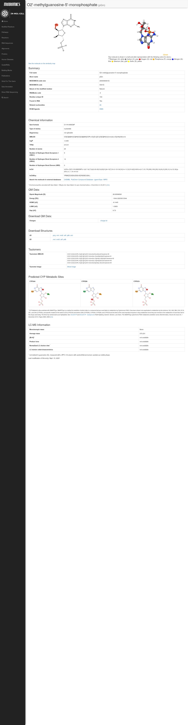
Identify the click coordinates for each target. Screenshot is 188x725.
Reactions (5, 37)
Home (5, 21)
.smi (71, 235)
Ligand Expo (98, 179)
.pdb (68, 235)
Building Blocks (7, 70)
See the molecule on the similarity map (42, 63)
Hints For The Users (9, 81)
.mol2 (61, 235)
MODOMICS (12, 4)
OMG (101, 109)
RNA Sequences (7, 43)
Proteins (4, 54)
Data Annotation (7, 87)
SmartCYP (74, 315)
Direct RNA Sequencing (10, 92)
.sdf (65, 235)
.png (54, 235)
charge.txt (103, 220)
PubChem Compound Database (82, 179)
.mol (57, 235)
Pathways (5, 32)
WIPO (105, 179)
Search (5, 97)
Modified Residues (8, 27)
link (108, 185)
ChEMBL (67, 179)
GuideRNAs (6, 65)
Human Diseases (7, 59)
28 (100, 105)
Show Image (71, 267)
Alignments (5, 48)
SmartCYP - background (87, 315)
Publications (6, 76)
